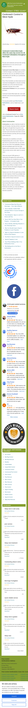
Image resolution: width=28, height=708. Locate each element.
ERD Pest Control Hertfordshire (15, 3)
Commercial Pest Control (11, 472)
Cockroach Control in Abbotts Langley (10, 674)
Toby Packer (10, 382)
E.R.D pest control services (16, 304)
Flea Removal (8, 477)
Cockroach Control (9, 469)
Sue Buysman (11, 344)
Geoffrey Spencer (12, 330)
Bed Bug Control (9, 457)
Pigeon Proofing (9, 489)
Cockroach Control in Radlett (8, 680)
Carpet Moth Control (10, 467)
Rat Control (7, 492)
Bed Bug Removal (9, 459)
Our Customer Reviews (9, 511)
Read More (7, 537)
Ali (7, 404)
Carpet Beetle (8, 464)
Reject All (14, 704)
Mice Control (8, 479)
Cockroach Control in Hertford (8, 676)
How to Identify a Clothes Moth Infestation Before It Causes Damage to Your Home (14, 210)
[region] (14, 694)
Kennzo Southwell (12, 394)
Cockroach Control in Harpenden (9, 678)
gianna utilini (10, 370)
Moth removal (8, 484)
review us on (11, 313)
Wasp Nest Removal (10, 499)
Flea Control (8, 474)
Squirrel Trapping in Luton (11, 239)
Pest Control (8, 487)
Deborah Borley (11, 358)
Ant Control (7, 454)
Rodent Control (8, 494)
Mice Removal (8, 482)
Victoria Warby (11, 316)
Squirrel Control (9, 497)
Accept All (14, 696)
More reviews (14, 417)
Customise (14, 700)
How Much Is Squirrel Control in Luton (14, 236)
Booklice (7, 462)
